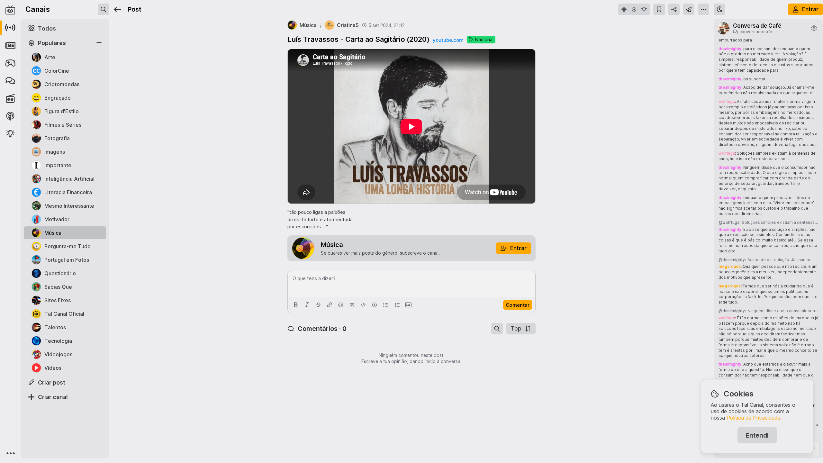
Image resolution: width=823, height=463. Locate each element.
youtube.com (448, 40)
